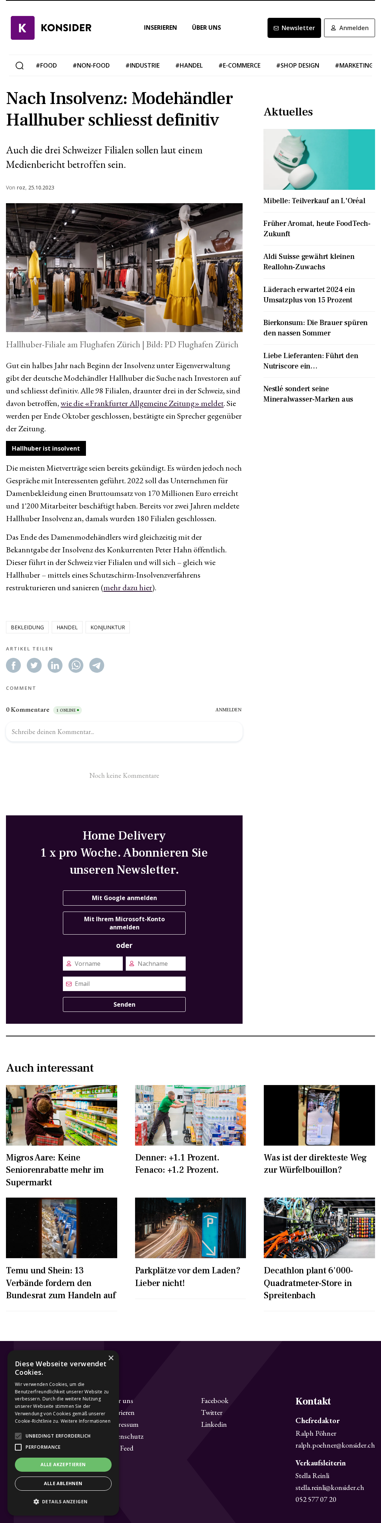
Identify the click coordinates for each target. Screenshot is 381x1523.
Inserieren (160, 27)
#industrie (142, 65)
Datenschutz (125, 1436)
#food (46, 65)
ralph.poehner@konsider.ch (335, 1445)
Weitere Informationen (86, 1421)
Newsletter (298, 28)
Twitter (211, 1412)
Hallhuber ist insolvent (46, 448)
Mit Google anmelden (124, 898)
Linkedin (214, 1424)
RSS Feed (119, 1448)
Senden (124, 1004)
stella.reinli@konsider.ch (329, 1487)
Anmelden (354, 28)
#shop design (297, 65)
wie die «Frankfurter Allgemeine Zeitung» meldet (142, 403)
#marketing (354, 65)
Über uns (206, 27)
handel (67, 627)
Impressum (122, 1424)
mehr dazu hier (127, 587)
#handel (189, 65)
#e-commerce (239, 65)
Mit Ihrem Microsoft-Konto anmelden (124, 923)
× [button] (110, 1358)
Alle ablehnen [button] (63, 1483)
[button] (63, 1502)
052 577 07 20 (315, 1499)
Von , (16, 188)
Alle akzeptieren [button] (63, 1464)
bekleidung (27, 627)
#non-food (91, 65)
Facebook (214, 1400)
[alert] (63, 1433)
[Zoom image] (124, 267)
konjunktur (107, 627)
